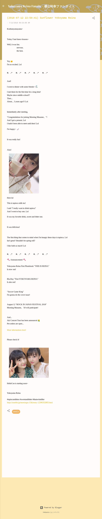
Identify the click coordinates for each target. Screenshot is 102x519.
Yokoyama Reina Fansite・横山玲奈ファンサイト (41, 6)
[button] (93, 18)
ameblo (16, 412)
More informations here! (16, 330)
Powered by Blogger (52, 508)
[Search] (98, 7)
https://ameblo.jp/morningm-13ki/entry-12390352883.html (30, 402)
